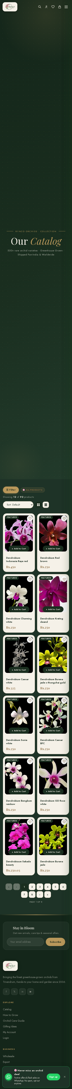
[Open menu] (66, 7)
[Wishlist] (53, 6)
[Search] (39, 6)
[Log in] (46, 6)
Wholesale (8, 1056)
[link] (19, 542)
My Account (9, 1032)
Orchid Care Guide (13, 1021)
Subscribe (55, 942)
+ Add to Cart (19, 548)
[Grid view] (38, 505)
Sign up (53, 1077)
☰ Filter (11, 490)
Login (6, 1038)
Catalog (7, 1009)
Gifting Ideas (10, 1026)
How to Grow (10, 1015)
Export (6, 1062)
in (22, 991)
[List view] (46, 505)
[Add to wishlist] (30, 518)
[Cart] (59, 6)
